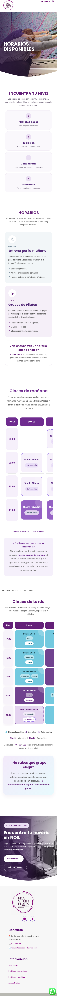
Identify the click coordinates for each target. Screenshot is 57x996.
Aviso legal (13, 965)
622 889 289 (16, 943)
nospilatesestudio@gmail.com (24, 948)
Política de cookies (16, 977)
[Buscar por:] (52, 1)
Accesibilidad (14, 983)
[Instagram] (24, 918)
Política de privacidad (17, 971)
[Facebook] (32, 918)
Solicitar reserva (15, 867)
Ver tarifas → (13, 858)
